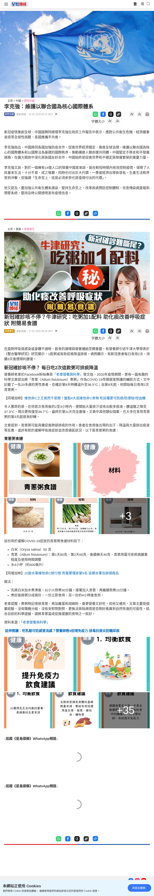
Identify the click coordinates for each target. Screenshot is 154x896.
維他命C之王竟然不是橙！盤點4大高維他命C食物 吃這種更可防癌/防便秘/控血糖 (85, 398)
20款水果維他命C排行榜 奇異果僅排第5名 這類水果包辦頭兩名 (71, 573)
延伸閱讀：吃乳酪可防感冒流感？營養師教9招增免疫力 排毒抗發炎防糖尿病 (61, 631)
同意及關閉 (138, 887)
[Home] (19, 4)
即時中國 (29, 100)
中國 (18, 100)
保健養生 (29, 229)
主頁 (10, 100)
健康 (18, 229)
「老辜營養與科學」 (68, 374)
